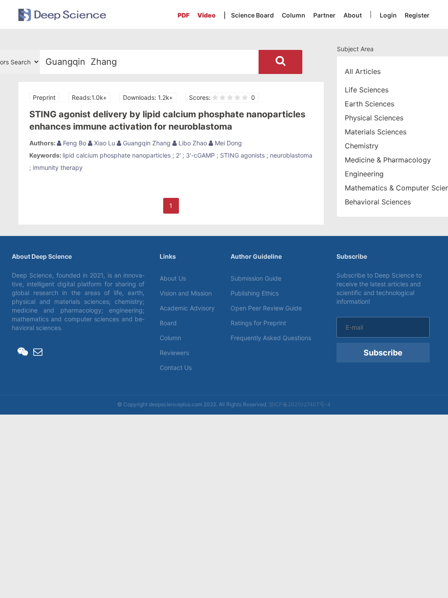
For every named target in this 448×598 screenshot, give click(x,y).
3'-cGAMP (200, 155)
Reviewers (174, 352)
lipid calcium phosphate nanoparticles (117, 155)
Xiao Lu (103, 143)
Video (206, 15)
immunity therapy (58, 167)
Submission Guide (256, 278)
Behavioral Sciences (378, 201)
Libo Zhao (192, 143)
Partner (324, 15)
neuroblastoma (291, 155)
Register (417, 15)
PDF (183, 15)
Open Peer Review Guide (266, 308)
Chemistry (361, 145)
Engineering (364, 173)
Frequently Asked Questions (271, 337)
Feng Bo (73, 143)
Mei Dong (227, 143)
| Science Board (249, 15)
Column (293, 15)
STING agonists (242, 155)
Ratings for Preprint (258, 323)
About (352, 15)
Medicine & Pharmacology (388, 159)
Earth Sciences (369, 103)
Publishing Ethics (255, 293)
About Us (173, 278)
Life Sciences (366, 89)
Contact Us (176, 367)
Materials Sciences (375, 131)
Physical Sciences (374, 117)
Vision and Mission (186, 293)
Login (388, 15)
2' (178, 155)
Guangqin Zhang (146, 143)
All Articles (363, 71)
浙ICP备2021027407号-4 (300, 404)
